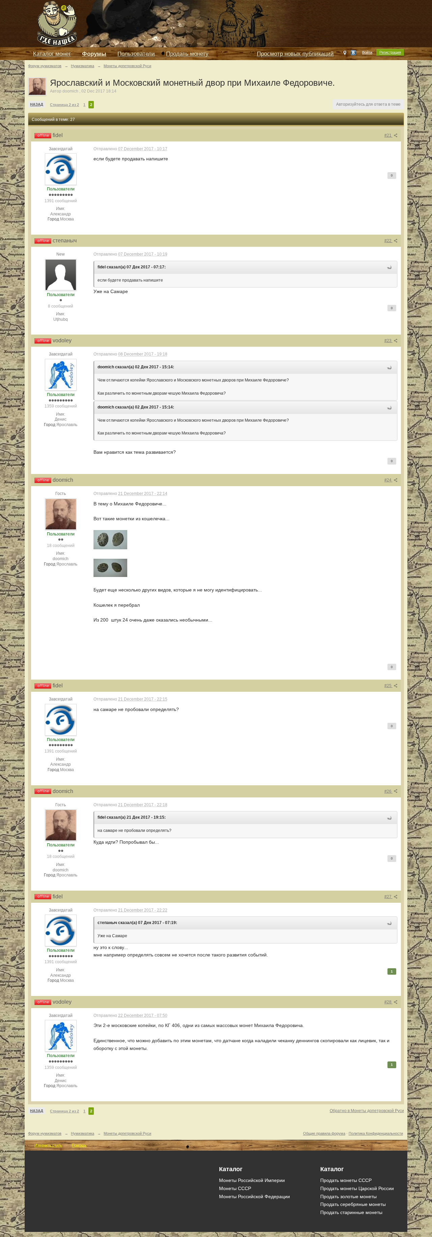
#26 (388, 791)
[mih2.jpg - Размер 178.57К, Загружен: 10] (110, 568)
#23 (388, 340)
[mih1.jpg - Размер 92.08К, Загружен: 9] (110, 539)
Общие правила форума (324, 1133)
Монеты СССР (235, 1188)
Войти (367, 52)
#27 (388, 896)
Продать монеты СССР (346, 1180)
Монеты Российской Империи (252, 1180)
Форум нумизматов (44, 1133)
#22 (388, 240)
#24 (388, 480)
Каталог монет (52, 54)
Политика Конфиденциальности (376, 1133)
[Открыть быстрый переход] (345, 54)
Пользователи (136, 54)
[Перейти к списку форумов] (180, 23)
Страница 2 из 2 (64, 105)
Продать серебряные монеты (353, 1204)
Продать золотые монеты (348, 1196)
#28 (388, 1002)
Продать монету (187, 54)
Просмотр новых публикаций (295, 54)
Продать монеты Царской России (357, 1188)
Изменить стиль (48, 1145)
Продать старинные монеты (351, 1212)
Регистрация (390, 52)
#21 (388, 135)
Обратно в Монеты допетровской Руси (367, 1110)
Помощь (79, 1145)
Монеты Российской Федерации (254, 1196)
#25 (388, 685)
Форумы (94, 54)
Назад (36, 104)
